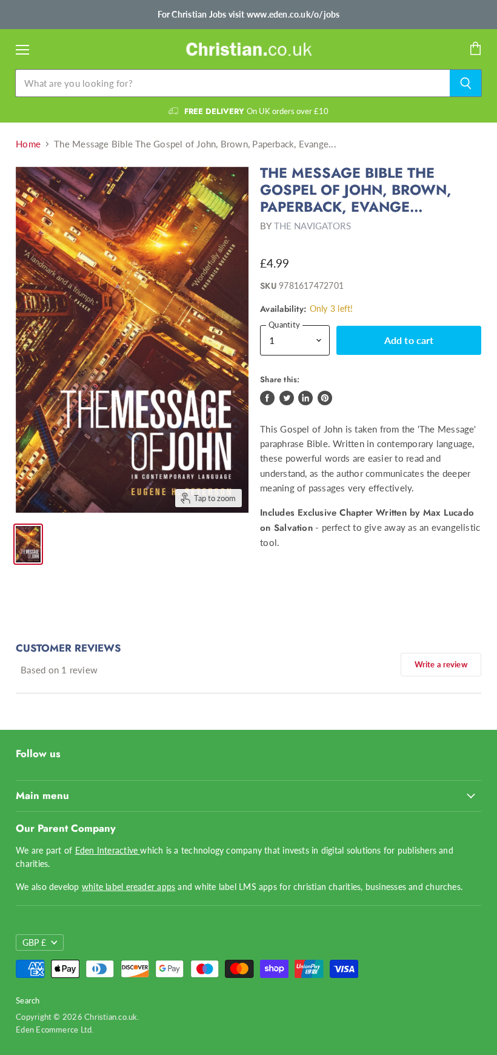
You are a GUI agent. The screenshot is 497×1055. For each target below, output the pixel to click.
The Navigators (312, 225)
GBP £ (34, 942)
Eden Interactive (108, 850)
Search (27, 1000)
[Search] (466, 83)
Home (28, 144)
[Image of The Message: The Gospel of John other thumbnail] (28, 544)
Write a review (441, 664)
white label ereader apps (128, 886)
